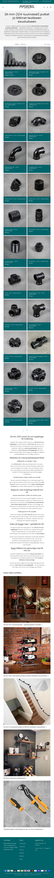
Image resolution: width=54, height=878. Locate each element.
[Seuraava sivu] (30, 430)
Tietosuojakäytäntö (37, 873)
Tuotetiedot (22, 843)
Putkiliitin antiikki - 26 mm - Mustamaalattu (11, 230)
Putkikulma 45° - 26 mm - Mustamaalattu (15, 199)
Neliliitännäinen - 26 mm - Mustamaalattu (11, 389)
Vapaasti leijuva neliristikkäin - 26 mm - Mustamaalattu (38, 357)
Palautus (21, 856)
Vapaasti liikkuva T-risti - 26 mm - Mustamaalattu (37, 294)
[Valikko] (2, 7)
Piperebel (11, 873)
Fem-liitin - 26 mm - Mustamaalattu (37, 388)
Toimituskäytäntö (18, 874)
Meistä (21, 859)
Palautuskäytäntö (28, 873)
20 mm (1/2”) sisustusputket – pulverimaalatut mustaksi (22, 624)
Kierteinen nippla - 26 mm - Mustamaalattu (12, 262)
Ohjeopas (21, 853)
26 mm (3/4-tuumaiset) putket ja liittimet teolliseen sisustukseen (25, 676)
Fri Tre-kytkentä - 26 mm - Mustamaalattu (35, 325)
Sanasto (21, 850)
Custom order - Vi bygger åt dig (42, 849)
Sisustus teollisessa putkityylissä (14, 778)
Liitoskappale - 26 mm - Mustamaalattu (38, 261)
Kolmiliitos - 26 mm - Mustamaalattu (14, 324)
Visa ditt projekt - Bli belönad (40, 844)
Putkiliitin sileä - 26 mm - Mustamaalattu (39, 199)
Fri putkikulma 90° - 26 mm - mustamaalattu (36, 168)
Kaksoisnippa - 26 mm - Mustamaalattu (38, 229)
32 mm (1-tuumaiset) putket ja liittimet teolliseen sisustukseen (24, 727)
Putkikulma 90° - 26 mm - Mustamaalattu (15, 135)
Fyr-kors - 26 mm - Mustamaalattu (13, 356)
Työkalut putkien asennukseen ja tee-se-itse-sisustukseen (23, 829)
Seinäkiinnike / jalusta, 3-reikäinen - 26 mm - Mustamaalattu (38, 72)
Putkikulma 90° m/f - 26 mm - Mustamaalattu (36, 136)
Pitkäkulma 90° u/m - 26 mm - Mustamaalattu (12, 168)
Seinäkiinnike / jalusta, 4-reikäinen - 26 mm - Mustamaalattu (14, 104)
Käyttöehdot (46, 873)
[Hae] (44, 7)
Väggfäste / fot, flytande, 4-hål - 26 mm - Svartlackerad (38, 104)
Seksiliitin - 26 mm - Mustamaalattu (13, 420)
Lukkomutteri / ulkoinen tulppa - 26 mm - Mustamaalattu (39, 421)
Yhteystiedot (26, 874)
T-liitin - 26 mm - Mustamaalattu (13, 293)
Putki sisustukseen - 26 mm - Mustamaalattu (12, 72)
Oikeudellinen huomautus (35, 874)
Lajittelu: (17, 44)
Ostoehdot (22, 846)
